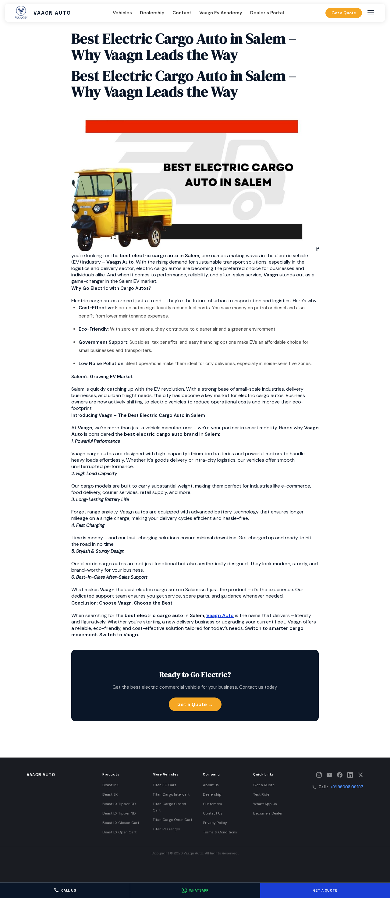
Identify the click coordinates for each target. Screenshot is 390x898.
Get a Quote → (195, 704)
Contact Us (212, 813)
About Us (211, 785)
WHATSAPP (199, 890)
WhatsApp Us (265, 803)
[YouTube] (329, 775)
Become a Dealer (268, 813)
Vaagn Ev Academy (220, 13)
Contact (181, 13)
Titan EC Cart (164, 785)
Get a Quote (344, 13)
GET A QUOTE (325, 890)
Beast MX (110, 785)
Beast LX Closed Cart (120, 822)
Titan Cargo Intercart (171, 794)
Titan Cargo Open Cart (172, 819)
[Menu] (371, 13)
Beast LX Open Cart (119, 832)
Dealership (152, 13)
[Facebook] (339, 775)
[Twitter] (360, 775)
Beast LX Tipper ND (119, 813)
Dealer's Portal (267, 13)
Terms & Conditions (220, 832)
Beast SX (110, 794)
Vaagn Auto (220, 615)
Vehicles (122, 13)
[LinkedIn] (350, 775)
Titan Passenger (166, 829)
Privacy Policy (215, 822)
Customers (212, 803)
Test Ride (261, 794)
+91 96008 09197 (346, 787)
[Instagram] (319, 775)
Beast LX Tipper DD (119, 803)
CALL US (68, 890)
